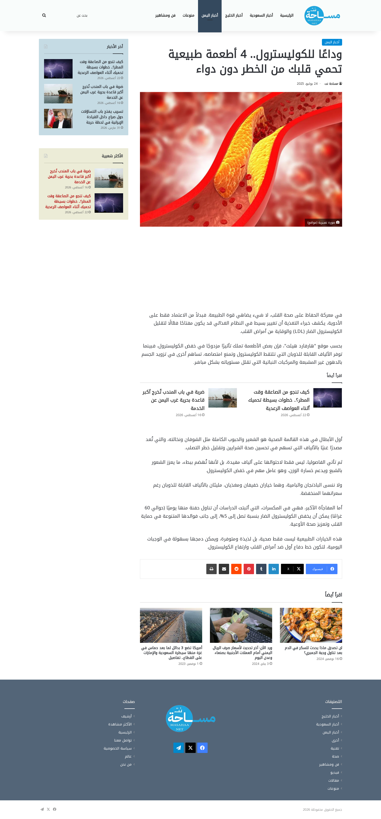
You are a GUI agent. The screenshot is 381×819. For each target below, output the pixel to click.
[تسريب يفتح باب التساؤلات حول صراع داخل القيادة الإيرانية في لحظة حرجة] (58, 118)
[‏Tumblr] (261, 569)
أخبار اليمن (210, 15)
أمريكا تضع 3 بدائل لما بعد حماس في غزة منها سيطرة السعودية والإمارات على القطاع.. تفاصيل (171, 652)
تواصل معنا (123, 740)
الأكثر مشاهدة (120, 724)
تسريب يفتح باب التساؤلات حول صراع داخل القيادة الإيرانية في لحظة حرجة (102, 117)
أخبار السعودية (261, 15)
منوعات (188, 15)
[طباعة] (211, 569)
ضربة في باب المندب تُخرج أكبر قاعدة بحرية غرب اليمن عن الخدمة (173, 400)
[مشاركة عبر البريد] (224, 569)
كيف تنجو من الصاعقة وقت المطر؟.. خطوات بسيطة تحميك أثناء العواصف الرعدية (278, 400)
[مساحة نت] (322, 15)
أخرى (335, 740)
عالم (128, 756)
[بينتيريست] (249, 569)
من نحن (126, 764)
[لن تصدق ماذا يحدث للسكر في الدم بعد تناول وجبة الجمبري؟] (311, 625)
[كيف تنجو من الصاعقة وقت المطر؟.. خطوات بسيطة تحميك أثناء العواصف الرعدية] (327, 398)
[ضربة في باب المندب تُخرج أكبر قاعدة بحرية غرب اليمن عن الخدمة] (222, 398)
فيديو (334, 772)
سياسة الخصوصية (118, 748)
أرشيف (126, 716)
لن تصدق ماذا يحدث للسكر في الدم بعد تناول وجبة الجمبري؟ (313, 650)
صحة (335, 756)
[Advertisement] (241, 273)
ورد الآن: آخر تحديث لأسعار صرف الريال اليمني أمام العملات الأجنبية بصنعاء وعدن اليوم (242, 652)
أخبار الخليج (234, 15)
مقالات (333, 780)
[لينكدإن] (274, 569)
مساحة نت (331, 84)
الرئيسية (286, 15)
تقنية (335, 748)
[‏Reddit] (236, 569)
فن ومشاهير (165, 15)
